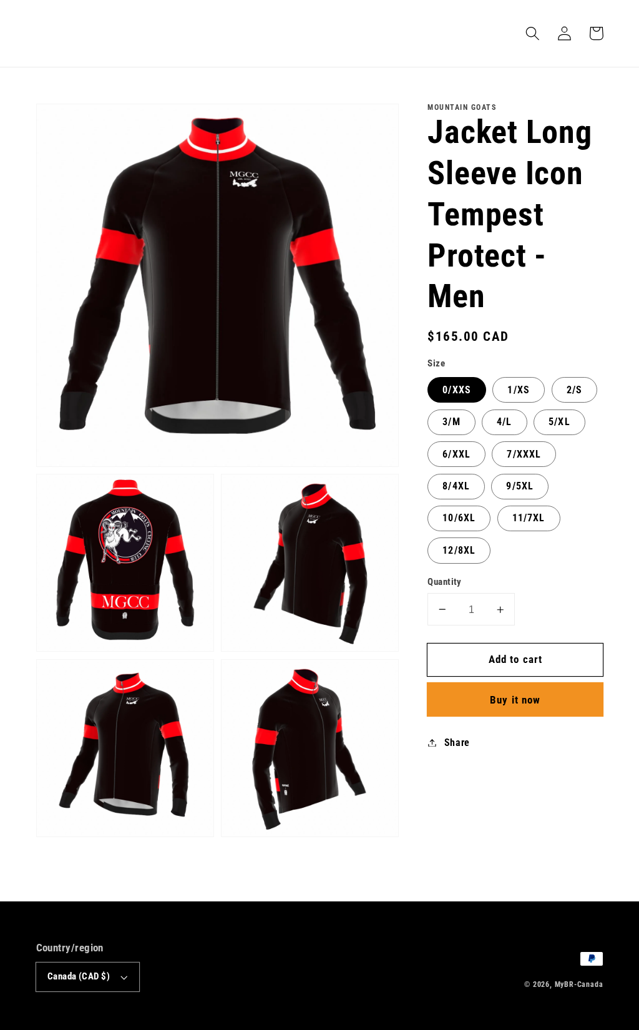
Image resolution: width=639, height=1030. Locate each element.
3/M (451, 422)
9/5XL (520, 486)
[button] (533, 33)
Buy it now (515, 700)
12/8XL (459, 550)
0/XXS (456, 390)
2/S (574, 390)
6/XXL (456, 454)
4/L (504, 422)
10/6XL (459, 518)
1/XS (518, 390)
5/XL (559, 422)
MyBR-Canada (579, 984)
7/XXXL (524, 454)
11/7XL (528, 518)
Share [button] (457, 742)
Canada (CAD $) (78, 976)
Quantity (444, 581)
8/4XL (456, 486)
